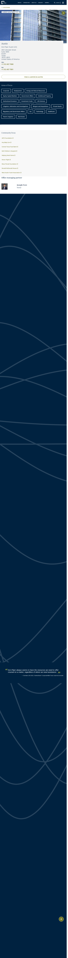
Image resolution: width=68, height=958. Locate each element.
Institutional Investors (10, 101)
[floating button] (61, 919)
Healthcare (51, 111)
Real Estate (21, 117)
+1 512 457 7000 (7, 64)
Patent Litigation (8, 117)
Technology (39, 111)
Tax (30, 111)
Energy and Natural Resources (35, 91)
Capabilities (26, 2)
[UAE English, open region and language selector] (63, 3)
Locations (6, 7)
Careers (47, 2)
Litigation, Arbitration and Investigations (15, 106)
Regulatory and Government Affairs (14, 111)
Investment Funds (27, 101)
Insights (40, 2)
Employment (18, 91)
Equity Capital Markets (10, 96)
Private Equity (57, 106)
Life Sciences (41, 101)
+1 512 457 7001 (7, 69)
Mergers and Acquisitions (40, 106)
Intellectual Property (44, 96)
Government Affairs (27, 96)
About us (34, 2)
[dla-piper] (6, 2)
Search (58, 2)
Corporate (6, 91)
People (19, 2)
